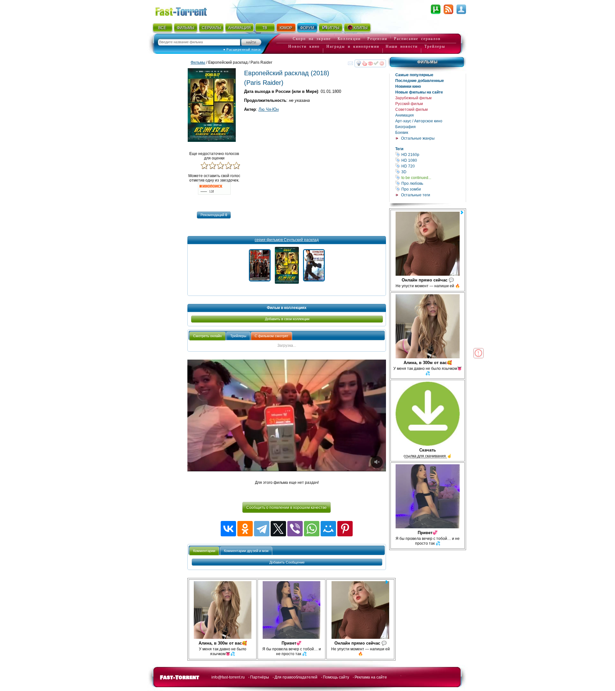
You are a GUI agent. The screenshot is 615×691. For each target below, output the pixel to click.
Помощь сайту (336, 677)
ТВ (264, 28)
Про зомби (433, 189)
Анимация (404, 115)
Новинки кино (408, 86)
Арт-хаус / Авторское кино (418, 121)
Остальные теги (415, 195)
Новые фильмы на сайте (419, 92)
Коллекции (349, 39)
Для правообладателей (296, 677)
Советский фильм (411, 109)
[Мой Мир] (328, 528)
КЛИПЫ (361, 28)
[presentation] (207, 336)
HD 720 (433, 166)
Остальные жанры (418, 138)
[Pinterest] (345, 528)
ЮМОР (286, 28)
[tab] (207, 336)
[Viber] (295, 528)
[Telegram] (261, 528)
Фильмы (427, 62)
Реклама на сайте (371, 677)
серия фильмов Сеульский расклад (287, 240)
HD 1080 (433, 160)
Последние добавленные (419, 80)
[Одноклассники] (245, 528)
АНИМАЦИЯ (239, 28)
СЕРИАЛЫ (211, 28)
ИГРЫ (334, 28)
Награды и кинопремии (352, 46)
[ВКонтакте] (228, 528)
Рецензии (377, 39)
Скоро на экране (312, 39)
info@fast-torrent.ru (228, 677)
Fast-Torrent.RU (187, 10)
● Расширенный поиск (242, 49)
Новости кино (304, 46)
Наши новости (402, 46)
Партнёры (259, 677)
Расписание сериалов (417, 39)
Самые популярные (414, 75)
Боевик (401, 132)
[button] (214, 215)
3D (433, 171)
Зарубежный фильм (413, 98)
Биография (405, 127)
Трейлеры (434, 46)
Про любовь (433, 183)
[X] (278, 528)
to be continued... (433, 177)
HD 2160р (433, 154)
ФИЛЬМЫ (185, 28)
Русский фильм (409, 104)
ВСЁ (162, 28)
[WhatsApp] (311, 528)
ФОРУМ (307, 28)
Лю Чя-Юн (268, 109)
